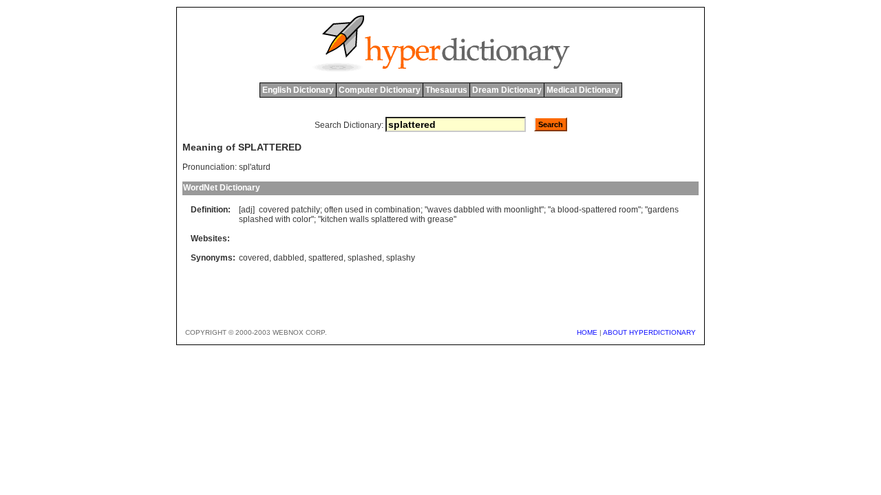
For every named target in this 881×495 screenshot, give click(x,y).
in (368, 209)
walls (359, 219)
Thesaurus (446, 90)
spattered (599, 209)
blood (568, 209)
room (628, 209)
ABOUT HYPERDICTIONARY (649, 332)
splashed (256, 219)
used (354, 209)
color (302, 219)
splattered (389, 219)
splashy (400, 258)
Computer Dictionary (380, 90)
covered (274, 209)
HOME (587, 332)
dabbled (469, 209)
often (333, 209)
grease (440, 219)
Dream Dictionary (507, 90)
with (494, 209)
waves (439, 209)
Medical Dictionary (582, 90)
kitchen (334, 219)
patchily (305, 209)
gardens (663, 209)
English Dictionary (298, 90)
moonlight (522, 209)
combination (397, 209)
